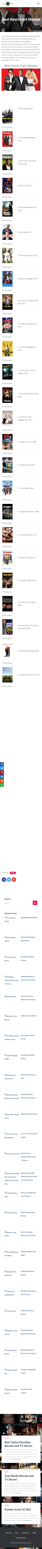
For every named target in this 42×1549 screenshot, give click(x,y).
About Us (9, 1533)
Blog (16, 1533)
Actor (13, 872)
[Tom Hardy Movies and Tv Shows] (15, 1467)
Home (34, 1533)
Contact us (25, 1533)
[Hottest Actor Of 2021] (11, 1501)
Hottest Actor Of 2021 (18, 1509)
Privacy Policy (21, 1538)
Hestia (13, 1543)
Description (8, 127)
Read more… (17, 1459)
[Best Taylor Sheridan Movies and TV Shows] (18, 1433)
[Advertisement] (9, 100)
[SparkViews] (8, 3)
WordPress (27, 1543)
